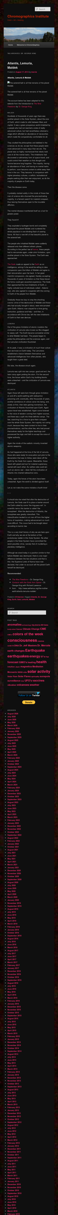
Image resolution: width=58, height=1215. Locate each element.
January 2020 (13, 900)
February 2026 (13, 728)
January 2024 (13, 790)
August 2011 (12, 1160)
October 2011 (13, 1154)
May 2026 (11, 722)
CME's (9, 635)
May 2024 (11, 778)
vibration (11, 684)
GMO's (23, 662)
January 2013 (13, 1110)
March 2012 (12, 1140)
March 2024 (12, 784)
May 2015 (11, 1027)
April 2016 (11, 994)
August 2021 (12, 849)
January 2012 (13, 1145)
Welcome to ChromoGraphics (28, 45)
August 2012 (12, 1125)
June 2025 (11, 746)
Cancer (19, 629)
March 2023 (12, 817)
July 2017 (11, 953)
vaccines (38, 680)
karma (35, 249)
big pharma (36, 625)
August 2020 (12, 882)
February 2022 (13, 840)
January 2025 (13, 761)
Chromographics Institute (28, 16)
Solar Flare (12, 676)
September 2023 (14, 799)
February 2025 (13, 758)
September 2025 (14, 737)
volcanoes (23, 685)
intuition (11, 666)
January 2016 (13, 1003)
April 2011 (11, 1172)
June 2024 (11, 775)
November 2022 (14, 829)
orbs (25, 672)
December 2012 (14, 1113)
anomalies (14, 624)
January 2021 (13, 867)
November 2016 (14, 974)
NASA (20, 672)
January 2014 (13, 1074)
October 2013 (13, 1083)
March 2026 (12, 725)
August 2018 (12, 938)
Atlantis (34, 597)
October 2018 (13, 932)
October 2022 (13, 832)
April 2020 (11, 894)
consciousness (22, 640)
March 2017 (12, 962)
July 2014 (11, 1057)
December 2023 (14, 793)
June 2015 (11, 1024)
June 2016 (11, 989)
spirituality (35, 676)
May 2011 (11, 1169)
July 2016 (11, 986)
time (22, 681)
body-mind (11, 629)
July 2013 (11, 1092)
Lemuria (25, 599)
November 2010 (14, 1187)
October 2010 (13, 1190)
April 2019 (11, 920)
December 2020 (14, 870)
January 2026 (13, 731)
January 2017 (13, 968)
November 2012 (14, 1116)
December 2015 (14, 1006)
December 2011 (14, 1148)
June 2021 (11, 855)
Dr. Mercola (43, 645)
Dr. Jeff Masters (28, 645)
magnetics (26, 666)
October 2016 (13, 977)
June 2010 (11, 1202)
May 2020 (11, 891)
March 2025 (12, 755)
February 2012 (13, 1143)
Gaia (19, 599)
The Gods (11, 264)
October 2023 (13, 796)
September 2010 (14, 1193)
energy (34, 656)
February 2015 (13, 1036)
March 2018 (12, 947)
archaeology (26, 625)
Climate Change (31, 628)
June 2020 (11, 888)
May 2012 (11, 1134)
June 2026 (11, 719)
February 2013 (13, 1107)
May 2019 (11, 917)
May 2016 (11, 991)
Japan (17, 667)
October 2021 (13, 846)
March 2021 (12, 864)
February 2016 (13, 1000)
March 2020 (12, 897)
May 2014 (11, 1063)
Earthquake (35, 650)
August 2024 (12, 769)
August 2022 (12, 838)
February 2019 (13, 926)
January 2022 (13, 843)
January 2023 (13, 823)
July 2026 (11, 716)
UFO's (28, 680)
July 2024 (11, 772)
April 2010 (11, 1208)
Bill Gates (44, 625)
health (41, 661)
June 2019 (11, 914)
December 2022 (14, 826)
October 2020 (13, 876)
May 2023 (11, 811)
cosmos (41, 641)
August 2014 (12, 1054)
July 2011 (11, 1163)
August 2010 (12, 1196)
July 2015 (11, 1021)
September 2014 (14, 1051)
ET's (43, 656)
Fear (47, 657)
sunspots (45, 676)
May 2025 (11, 749)
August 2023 (12, 802)
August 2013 (12, 1089)
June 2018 (11, 944)
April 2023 (11, 814)
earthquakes (18, 656)
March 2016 (12, 997)
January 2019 (13, 929)
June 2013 (11, 1095)
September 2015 (14, 1015)
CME (43, 629)
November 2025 (14, 734)
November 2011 (14, 1151)
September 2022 (14, 835)
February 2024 (13, 787)
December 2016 (14, 971)
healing (32, 662)
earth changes (16, 650)
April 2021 (11, 861)
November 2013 (14, 1080)
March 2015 (12, 1033)
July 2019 (11, 912)
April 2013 (11, 1101)
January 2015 (13, 1039)
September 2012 (14, 1122)
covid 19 (10, 646)
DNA (16, 645)
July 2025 (11, 743)
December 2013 (14, 1077)
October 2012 (13, 1119)
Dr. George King (25, 106)
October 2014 (13, 1048)
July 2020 (11, 885)
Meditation (37, 666)
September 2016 (14, 980)
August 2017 (12, 950)
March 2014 (12, 1069)
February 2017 (13, 965)
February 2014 (13, 1071)
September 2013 (14, 1086)
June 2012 (11, 1131)
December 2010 (14, 1184)
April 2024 (11, 781)
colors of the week (28, 633)
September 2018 (14, 935)
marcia (34, 72)
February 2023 (13, 820)
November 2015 (14, 1009)
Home (10, 45)
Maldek (32, 599)
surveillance (13, 680)
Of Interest (19, 597)
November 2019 (14, 903)
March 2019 (12, 923)
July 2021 (11, 852)
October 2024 (13, 764)
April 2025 (11, 752)
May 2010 (11, 1205)
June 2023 (11, 808)
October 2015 (13, 1012)
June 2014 (11, 1060)
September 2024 (14, 766)
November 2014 (14, 1045)
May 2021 (11, 858)
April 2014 (11, 1065)
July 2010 (11, 1199)
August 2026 (12, 713)
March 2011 (12, 1175)
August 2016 (12, 983)
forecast (12, 662)
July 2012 (11, 1128)
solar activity (38, 671)
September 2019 (14, 906)
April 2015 (11, 1030)
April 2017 (11, 959)
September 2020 (14, 879)
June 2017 (11, 956)
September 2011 (14, 1157)
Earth (37, 264)
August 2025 (12, 740)
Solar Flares (24, 676)
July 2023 (11, 805)
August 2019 (12, 909)
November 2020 (14, 873)
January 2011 (13, 1181)
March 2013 (12, 1104)
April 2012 (11, 1137)
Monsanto (12, 672)
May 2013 (11, 1098)
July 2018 (11, 941)
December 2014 (14, 1042)
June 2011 (11, 1166)
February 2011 (13, 1178)
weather (34, 684)
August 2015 (12, 1018)
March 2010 (12, 1211)
